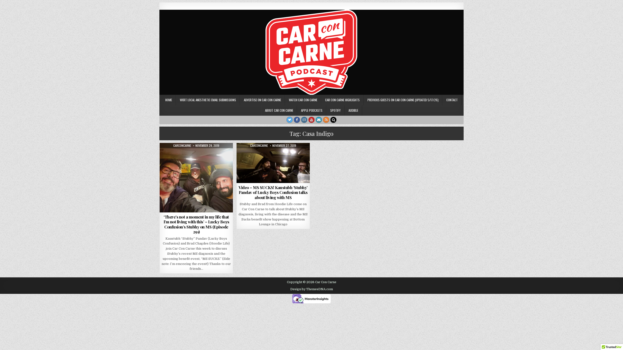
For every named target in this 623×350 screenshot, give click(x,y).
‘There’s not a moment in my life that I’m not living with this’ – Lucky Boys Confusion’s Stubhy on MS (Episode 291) (196, 224)
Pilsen (204, 155)
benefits (189, 155)
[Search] (333, 120)
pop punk (219, 155)
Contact (452, 99)
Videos (265, 155)
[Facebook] (297, 120)
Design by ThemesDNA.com (311, 289)
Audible (353, 110)
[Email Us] (319, 120)
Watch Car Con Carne (303, 99)
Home (168, 99)
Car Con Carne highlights (342, 99)
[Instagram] (304, 120)
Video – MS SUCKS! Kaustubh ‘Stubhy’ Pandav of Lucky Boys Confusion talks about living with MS (273, 192)
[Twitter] (290, 120)
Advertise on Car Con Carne (262, 99)
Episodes (173, 155)
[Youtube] (311, 120)
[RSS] (326, 120)
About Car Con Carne (279, 110)
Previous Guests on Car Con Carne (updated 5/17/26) (403, 99)
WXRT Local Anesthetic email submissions (208, 99)
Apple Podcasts (311, 110)
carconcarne (182, 145)
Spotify (335, 110)
